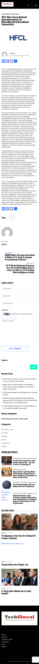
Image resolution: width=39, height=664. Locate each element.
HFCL (11, 218)
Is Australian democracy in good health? (16, 592)
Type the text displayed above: (22, 314)
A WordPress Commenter (10, 419)
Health (5, 436)
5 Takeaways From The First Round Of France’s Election (19, 536)
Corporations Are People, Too (15, 564)
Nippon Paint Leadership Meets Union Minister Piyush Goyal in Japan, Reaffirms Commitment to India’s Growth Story (19, 387)
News (17, 14)
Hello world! (24, 419)
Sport (4, 446)
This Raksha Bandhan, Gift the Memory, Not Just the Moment (20, 394)
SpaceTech (6, 443)
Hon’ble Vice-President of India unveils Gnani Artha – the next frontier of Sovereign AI (20, 380)
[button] (36, 5)
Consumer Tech (8, 14)
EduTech (5, 433)
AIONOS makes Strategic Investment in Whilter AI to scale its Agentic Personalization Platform (20, 257)
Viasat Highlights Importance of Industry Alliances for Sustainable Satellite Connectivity (19, 407)
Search (5, 360)
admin (12, 53)
